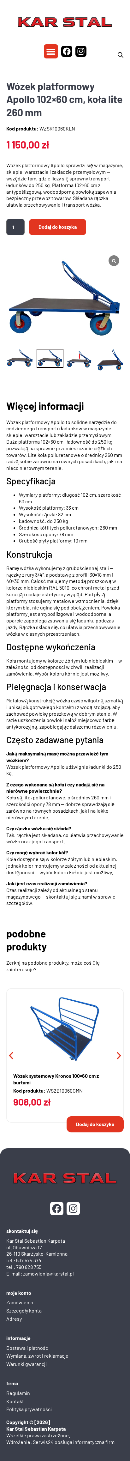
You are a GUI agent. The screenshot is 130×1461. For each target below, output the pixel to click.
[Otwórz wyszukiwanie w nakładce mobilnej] (120, 55)
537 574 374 (28, 1260)
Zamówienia (19, 1302)
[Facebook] (66, 51)
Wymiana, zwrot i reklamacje (37, 1356)
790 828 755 (28, 1267)
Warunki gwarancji (26, 1364)
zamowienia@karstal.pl (48, 1273)
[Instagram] (80, 51)
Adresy (14, 1319)
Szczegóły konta (24, 1310)
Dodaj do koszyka (57, 227)
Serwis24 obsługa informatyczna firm (74, 1442)
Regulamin (18, 1393)
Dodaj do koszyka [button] (95, 1124)
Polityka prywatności (29, 1409)
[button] (51, 51)
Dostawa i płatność (27, 1348)
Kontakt (15, 1401)
